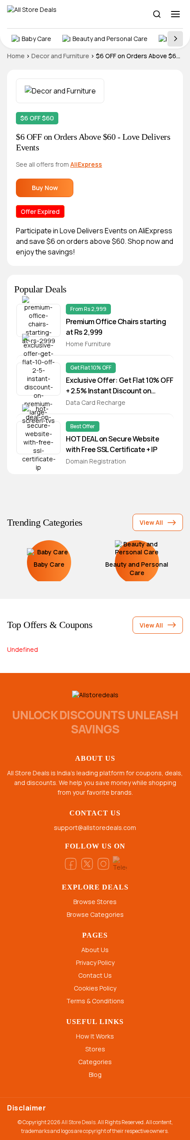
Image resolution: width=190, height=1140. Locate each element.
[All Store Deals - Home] (49, 14)
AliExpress (86, 164)
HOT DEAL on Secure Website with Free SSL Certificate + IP (112, 444)
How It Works (95, 1036)
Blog (95, 1074)
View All (151, 522)
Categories (95, 1062)
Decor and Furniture (60, 56)
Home (16, 56)
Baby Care (36, 38)
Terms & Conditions (95, 1001)
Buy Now (45, 187)
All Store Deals (78, 1122)
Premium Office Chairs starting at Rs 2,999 (116, 327)
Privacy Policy (95, 962)
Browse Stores (95, 901)
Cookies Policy (95, 988)
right (175, 38)
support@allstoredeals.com (95, 827)
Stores (95, 1049)
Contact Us (95, 975)
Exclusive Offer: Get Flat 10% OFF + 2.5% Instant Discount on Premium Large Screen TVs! (120, 385)
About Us (95, 950)
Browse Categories (95, 914)
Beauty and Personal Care (110, 38)
